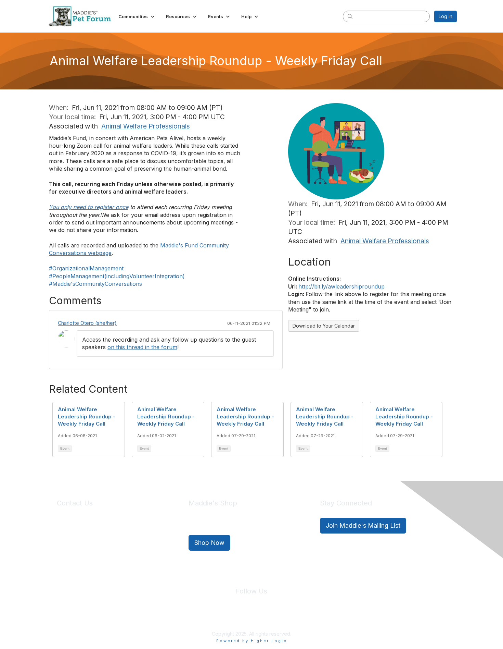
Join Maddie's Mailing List (363, 525)
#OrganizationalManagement (86, 268)
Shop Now (209, 542)
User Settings (301, 618)
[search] (350, 16)
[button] (137, 16)
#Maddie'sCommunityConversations (95, 283)
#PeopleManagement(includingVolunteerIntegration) (117, 276)
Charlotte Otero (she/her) (87, 323)
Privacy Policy (230, 618)
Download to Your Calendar (324, 326)
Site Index (197, 618)
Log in (445, 16)
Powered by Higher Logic (251, 640)
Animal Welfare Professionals (145, 126)
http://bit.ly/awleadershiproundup (341, 286)
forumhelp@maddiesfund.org (105, 538)
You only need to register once (88, 207)
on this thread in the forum (142, 347)
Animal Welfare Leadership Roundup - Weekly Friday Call (86, 416)
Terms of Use (266, 618)
